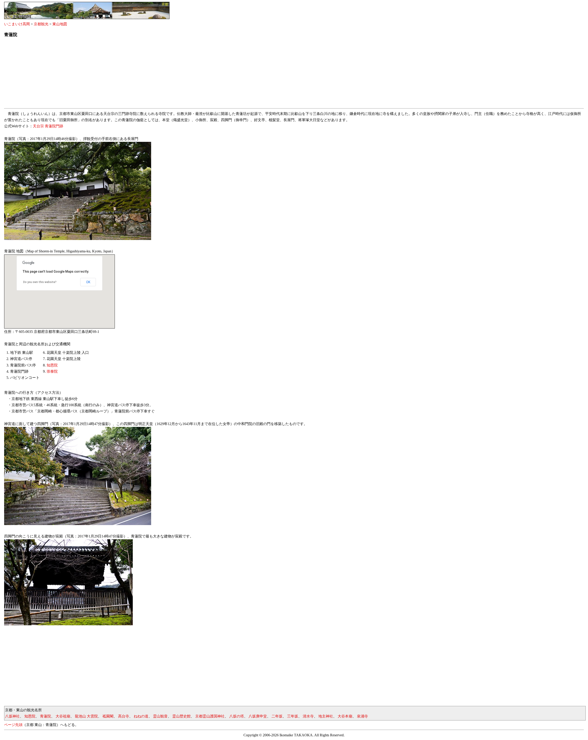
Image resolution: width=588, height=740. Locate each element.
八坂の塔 (236, 716)
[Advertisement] (142, 74)
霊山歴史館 (181, 716)
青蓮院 (45, 716)
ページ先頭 (13, 725)
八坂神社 (12, 716)
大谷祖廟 (63, 716)
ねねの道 (141, 716)
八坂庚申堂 (258, 716)
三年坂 (292, 716)
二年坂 (277, 716)
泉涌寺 (362, 716)
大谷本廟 (345, 716)
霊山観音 (160, 716)
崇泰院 (52, 371)
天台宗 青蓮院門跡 (48, 126)
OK (88, 282)
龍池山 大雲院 (86, 716)
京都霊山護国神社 (210, 716)
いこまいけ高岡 (17, 24)
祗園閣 (107, 716)
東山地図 (59, 24)
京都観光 (41, 24)
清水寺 (308, 716)
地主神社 (325, 716)
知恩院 (52, 365)
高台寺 (123, 716)
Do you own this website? (40, 282)
